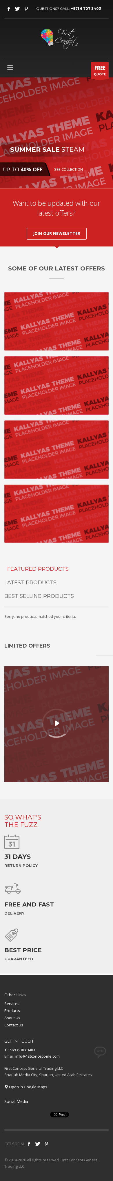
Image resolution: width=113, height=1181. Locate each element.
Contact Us (13, 1025)
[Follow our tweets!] (37, 1143)
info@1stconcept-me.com (37, 1056)
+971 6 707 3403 (86, 8)
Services (11, 1003)
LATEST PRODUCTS (30, 582)
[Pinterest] (26, 8)
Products (12, 1010)
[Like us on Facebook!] (29, 1143)
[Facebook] (8, 8)
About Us (12, 1017)
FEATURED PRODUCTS (38, 569)
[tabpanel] (56, 132)
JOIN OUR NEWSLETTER (56, 233)
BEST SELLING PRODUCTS (39, 596)
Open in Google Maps (27, 1086)
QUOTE (100, 70)
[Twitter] (17, 8)
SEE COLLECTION (68, 169)
